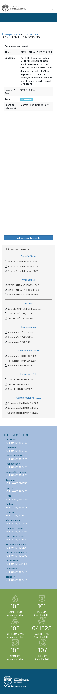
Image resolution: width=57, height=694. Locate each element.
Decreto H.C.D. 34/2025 (20, 389)
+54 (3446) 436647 (17, 539)
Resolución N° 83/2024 (20, 337)
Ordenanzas (30, 34)
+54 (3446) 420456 (16, 580)
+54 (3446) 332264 (16, 564)
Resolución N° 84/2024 (20, 332)
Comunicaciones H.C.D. (28, 397)
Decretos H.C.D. (28, 374)
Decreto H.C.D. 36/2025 (20, 379)
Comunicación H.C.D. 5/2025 (22, 408)
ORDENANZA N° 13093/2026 (23, 285)
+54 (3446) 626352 (16, 483)
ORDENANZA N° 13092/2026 (23, 290)
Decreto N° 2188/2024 (19, 313)
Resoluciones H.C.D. (28, 350)
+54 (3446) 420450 (16, 572)
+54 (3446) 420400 (16, 443)
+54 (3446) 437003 (16, 475)
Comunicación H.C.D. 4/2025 (22, 412)
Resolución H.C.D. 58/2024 (21, 365)
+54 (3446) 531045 (16, 507)
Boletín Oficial (28, 256)
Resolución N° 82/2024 (20, 342)
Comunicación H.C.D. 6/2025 (22, 403)
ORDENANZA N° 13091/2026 (22, 294)
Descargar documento (29, 238)
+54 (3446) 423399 (16, 555)
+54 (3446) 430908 (16, 459)
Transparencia (11, 34)
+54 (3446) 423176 (16, 547)
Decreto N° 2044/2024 (20, 318)
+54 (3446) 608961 (16, 531)
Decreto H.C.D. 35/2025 (20, 384)
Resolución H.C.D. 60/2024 (21, 356)
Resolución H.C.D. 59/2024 (21, 360)
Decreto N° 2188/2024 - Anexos (24, 308)
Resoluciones (28, 326)
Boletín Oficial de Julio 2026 (22, 261)
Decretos (29, 303)
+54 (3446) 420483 (16, 467)
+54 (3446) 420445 (17, 499)
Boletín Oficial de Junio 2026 (22, 266)
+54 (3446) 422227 (16, 515)
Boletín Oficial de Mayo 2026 (22, 271)
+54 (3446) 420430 (16, 491)
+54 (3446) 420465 (16, 451)
